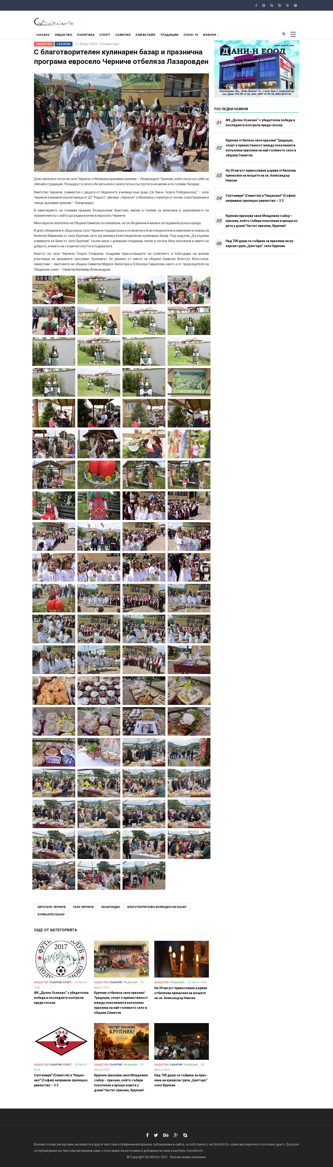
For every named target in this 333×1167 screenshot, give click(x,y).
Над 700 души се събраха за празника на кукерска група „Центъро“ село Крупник (260, 243)
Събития (123, 34)
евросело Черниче (52, 907)
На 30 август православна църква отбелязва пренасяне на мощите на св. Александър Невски (261, 175)
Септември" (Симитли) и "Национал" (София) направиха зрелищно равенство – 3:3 (261, 198)
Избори (210, 34)
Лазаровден (110, 907)
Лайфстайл (145, 34)
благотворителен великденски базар (156, 907)
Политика (85, 34)
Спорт (104, 34)
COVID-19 (190, 34)
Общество (63, 34)
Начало (43, 34)
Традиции (169, 34)
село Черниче (83, 907)
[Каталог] (54, 21)
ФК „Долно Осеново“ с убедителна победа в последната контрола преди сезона (260, 122)
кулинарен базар (51, 914)
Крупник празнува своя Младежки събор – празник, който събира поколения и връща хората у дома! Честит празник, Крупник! (262, 221)
